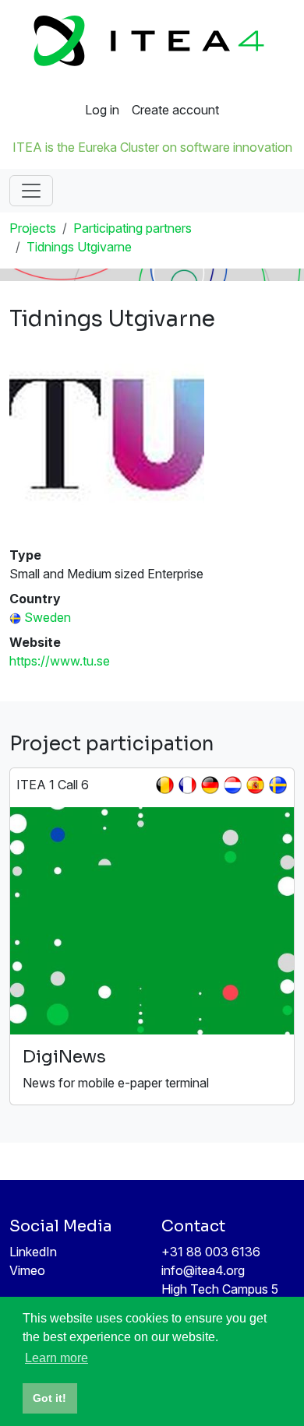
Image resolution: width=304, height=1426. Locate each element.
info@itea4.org (203, 1270)
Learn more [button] (56, 1358)
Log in (102, 110)
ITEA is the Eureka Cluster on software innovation (152, 147)
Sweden (47, 617)
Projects (32, 228)
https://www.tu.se (59, 661)
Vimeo (27, 1270)
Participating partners (132, 228)
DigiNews (64, 1056)
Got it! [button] (49, 1398)
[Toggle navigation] (31, 190)
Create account (175, 110)
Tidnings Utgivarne (79, 247)
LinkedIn (33, 1251)
